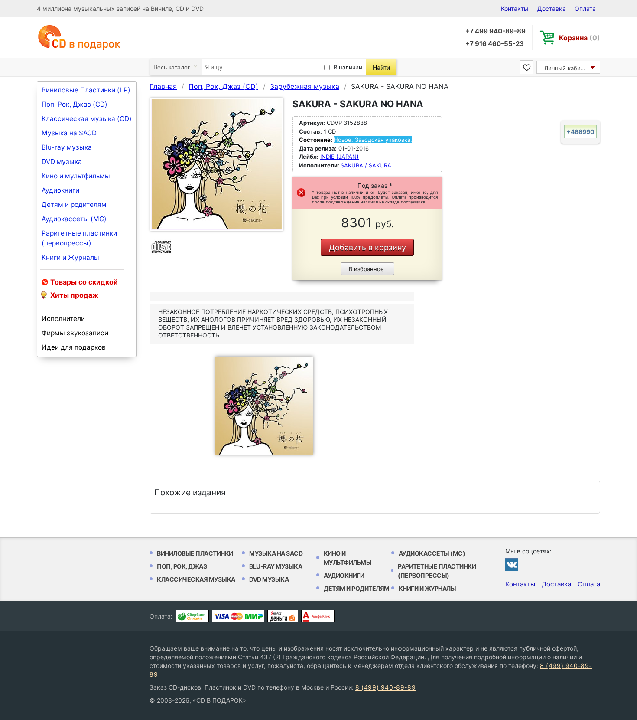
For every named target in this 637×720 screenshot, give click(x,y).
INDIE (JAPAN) (339, 156)
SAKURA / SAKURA (366, 165)
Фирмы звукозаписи (75, 333)
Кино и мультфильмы (76, 176)
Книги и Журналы (70, 257)
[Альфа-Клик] (318, 616)
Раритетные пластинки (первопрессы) (79, 238)
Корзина (579, 37)
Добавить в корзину (367, 247)
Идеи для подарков (74, 347)
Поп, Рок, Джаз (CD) (74, 104)
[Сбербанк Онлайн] (192, 616)
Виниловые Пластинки (195, 553)
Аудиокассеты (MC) (74, 219)
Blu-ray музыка (67, 147)
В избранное (366, 268)
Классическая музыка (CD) (87, 119)
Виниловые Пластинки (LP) (86, 90)
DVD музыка (62, 161)
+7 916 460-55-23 (494, 43)
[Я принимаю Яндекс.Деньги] (282, 616)
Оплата (585, 8)
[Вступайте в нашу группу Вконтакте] (511, 564)
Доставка (551, 8)
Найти (381, 67)
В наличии (348, 67)
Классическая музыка (196, 579)
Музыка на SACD (69, 133)
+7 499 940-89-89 (495, 31)
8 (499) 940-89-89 (385, 687)
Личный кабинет (567, 68)
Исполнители (63, 318)
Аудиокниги (60, 190)
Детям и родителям (74, 204)
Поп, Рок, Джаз (182, 566)
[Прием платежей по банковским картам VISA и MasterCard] (238, 616)
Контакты (515, 8)
